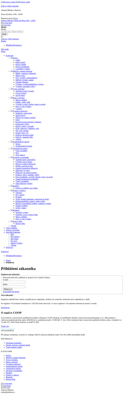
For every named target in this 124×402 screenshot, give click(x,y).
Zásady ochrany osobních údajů (18, 345)
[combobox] (12, 31)
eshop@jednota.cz (8, 328)
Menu (3, 51)
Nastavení (5, 252)
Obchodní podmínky (14, 343)
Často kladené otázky (14, 347)
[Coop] (2, 37)
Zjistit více (5, 326)
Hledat (3, 41)
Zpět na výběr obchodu (10, 39)
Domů (8, 260)
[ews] (15, 18)
